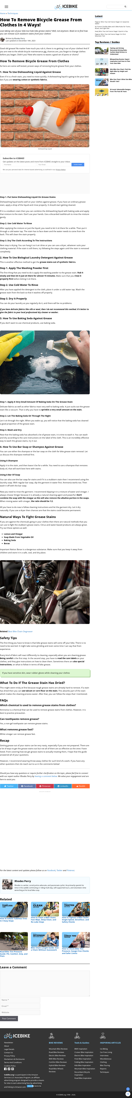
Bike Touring (105, 1065)
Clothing (103, 1062)
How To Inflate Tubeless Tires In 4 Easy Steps (13, 919)
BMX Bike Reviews (56, 1059)
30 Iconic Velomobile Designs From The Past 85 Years (120, 90)
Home (3, 13)
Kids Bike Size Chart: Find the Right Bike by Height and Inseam (120, 71)
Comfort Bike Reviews (58, 1062)
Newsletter (8, 1042)
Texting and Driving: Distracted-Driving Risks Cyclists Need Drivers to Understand (118, 51)
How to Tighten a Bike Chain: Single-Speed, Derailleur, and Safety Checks (75, 919)
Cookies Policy (10, 1066)
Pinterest (70, 870)
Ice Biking (104, 1049)
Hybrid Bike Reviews (57, 1065)
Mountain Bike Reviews (58, 1049)
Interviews (104, 1055)
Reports (103, 1068)
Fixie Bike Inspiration (82, 1059)
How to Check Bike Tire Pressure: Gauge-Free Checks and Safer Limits (75, 950)
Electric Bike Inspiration (83, 1055)
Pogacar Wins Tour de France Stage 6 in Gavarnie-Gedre (112, 23)
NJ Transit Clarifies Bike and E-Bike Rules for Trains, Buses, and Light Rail (112, 27)
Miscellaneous (105, 1059)
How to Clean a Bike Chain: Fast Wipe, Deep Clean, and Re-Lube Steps (43, 919)
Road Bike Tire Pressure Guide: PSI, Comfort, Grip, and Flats (13, 953)
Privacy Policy (9, 1056)
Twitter (59, 870)
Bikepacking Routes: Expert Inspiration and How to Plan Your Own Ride (120, 61)
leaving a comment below (46, 776)
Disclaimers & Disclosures (14, 1059)
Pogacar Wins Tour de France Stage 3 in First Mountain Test (110, 35)
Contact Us (8, 1052)
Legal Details (9, 1049)
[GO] (125, 6)
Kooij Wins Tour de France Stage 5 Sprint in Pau (111, 31)
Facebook (51, 870)
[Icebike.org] (66, 7)
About (6, 1046)
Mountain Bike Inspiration (84, 1068)
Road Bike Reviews (56, 1052)
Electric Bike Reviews (57, 1055)
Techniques (13, 13)
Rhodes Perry (19, 38)
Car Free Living (106, 1052)
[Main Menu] (6, 6)
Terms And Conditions (13, 1062)
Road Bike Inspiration (82, 1078)
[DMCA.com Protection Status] (34, 1087)
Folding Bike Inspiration (83, 1062)
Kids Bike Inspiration (82, 1065)
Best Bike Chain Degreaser (20, 631)
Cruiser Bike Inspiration (83, 1052)
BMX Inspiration (80, 1049)
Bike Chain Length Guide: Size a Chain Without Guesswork (45, 948)
